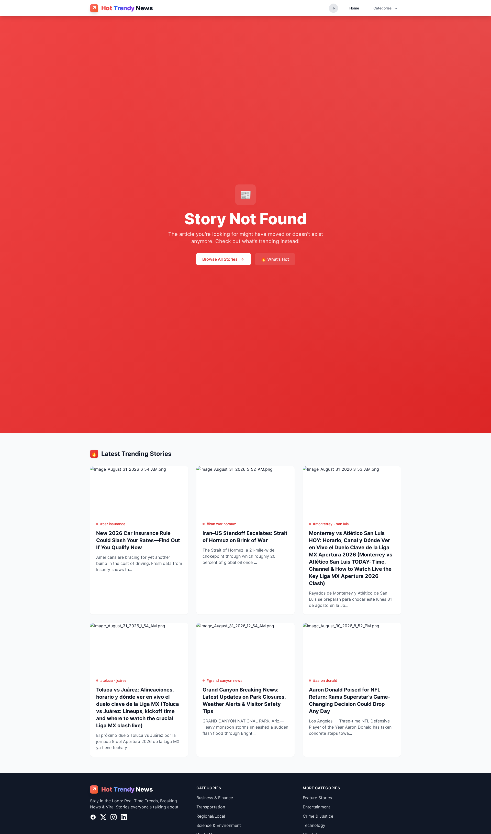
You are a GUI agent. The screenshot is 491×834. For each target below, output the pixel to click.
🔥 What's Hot (275, 259)
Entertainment (316, 806)
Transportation (210, 806)
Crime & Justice (318, 816)
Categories (383, 8)
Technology (314, 825)
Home (354, 8)
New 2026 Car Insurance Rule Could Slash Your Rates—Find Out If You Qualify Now (138, 540)
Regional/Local (210, 816)
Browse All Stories (220, 259)
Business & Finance (214, 797)
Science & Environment (218, 825)
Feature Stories (317, 797)
